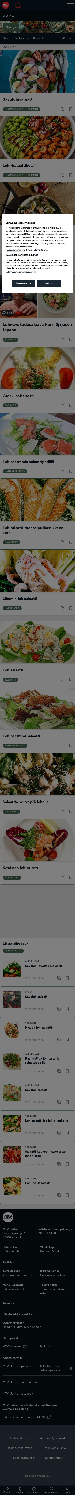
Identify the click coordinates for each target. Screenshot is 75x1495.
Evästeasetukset (24, 283)
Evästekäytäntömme (16, 250)
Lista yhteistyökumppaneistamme (21, 272)
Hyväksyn (49, 283)
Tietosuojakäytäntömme (37, 250)
